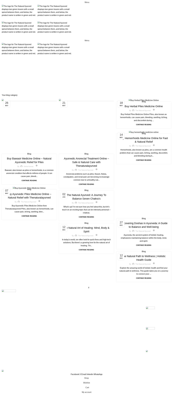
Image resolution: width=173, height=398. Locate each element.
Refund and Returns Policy (128, 300)
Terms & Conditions (125, 305)
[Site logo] (20, 11)
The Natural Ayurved (85, 170)
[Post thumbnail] (150, 315)
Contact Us (121, 309)
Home (83, 80)
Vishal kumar (28, 166)
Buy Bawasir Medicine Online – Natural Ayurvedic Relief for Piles (163, 313)
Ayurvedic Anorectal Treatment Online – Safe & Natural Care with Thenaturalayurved (86, 162)
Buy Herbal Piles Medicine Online (144, 106)
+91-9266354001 (9, 320)
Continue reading (29, 180)
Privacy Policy (123, 296)
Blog (29, 154)
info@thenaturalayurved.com (15, 326)
